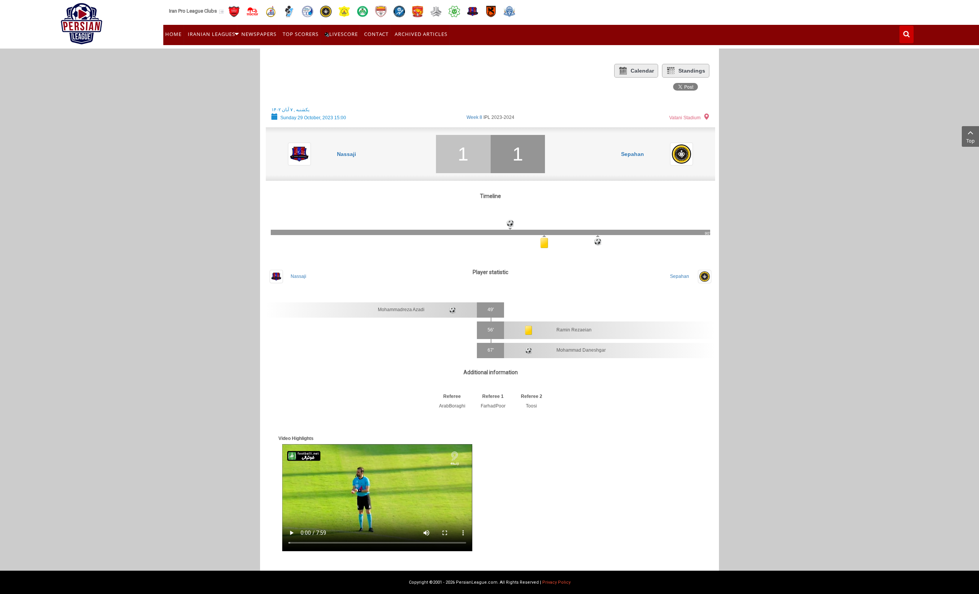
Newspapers (258, 34)
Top (970, 141)
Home (173, 34)
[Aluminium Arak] (509, 11)
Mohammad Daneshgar (581, 350)
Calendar (642, 71)
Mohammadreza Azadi (401, 309)
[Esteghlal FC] (307, 11)
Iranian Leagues (211, 34)
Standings (691, 71)
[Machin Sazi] (454, 11)
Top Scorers (301, 34)
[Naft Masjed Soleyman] (270, 11)
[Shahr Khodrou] (417, 11)
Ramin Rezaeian (574, 330)
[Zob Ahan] (362, 11)
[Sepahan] (326, 11)
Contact (376, 34)
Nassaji (346, 154)
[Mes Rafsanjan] (491, 11)
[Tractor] (252, 11)
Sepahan (632, 154)
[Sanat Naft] (344, 11)
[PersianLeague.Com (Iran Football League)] (82, 22)
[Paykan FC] (289, 11)
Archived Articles (421, 34)
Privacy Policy (556, 582)
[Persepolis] (234, 11)
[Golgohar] (399, 11)
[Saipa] (436, 11)
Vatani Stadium (685, 117)
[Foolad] (381, 11)
